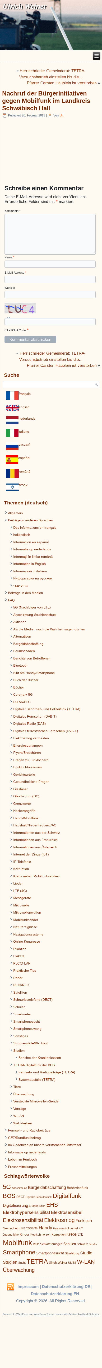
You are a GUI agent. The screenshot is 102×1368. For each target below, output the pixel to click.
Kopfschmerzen (40, 1234)
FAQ (11, 600)
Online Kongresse (26, 941)
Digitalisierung (15, 1205)
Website (10, 288)
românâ (24, 471)
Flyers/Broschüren (27, 752)
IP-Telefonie (22, 862)
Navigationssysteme (28, 934)
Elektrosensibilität (23, 1220)
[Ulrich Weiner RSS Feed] (10, 1287)
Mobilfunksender (25, 920)
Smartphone (19, 1252)
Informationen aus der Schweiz (36, 833)
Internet (73, 1228)
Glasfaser (20, 789)
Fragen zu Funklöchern (30, 760)
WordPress (22, 1314)
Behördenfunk (77, 1188)
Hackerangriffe (24, 811)
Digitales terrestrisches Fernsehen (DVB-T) (45, 731)
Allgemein (15, 513)
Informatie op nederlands (32, 549)
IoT (81, 1228)
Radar (18, 978)
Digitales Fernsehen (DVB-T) (35, 716)
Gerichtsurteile (24, 774)
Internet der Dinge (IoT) (31, 854)
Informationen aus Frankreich (35, 840)
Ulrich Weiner (58, 1262)
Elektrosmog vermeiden (31, 738)
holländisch (21, 535)
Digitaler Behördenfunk (39, 1197)
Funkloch (84, 1220)
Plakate (18, 956)
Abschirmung (19, 1188)
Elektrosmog (59, 1220)
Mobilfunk (17, 1243)
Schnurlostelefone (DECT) (33, 999)
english (24, 407)
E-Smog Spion (37, 1205)
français (25, 394)
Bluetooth (20, 665)
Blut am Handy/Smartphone (34, 673)
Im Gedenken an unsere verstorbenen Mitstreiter (44, 1145)
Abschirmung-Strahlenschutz (34, 615)
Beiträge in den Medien (25, 593)
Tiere (17, 1087)
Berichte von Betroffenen (32, 658)
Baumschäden (24, 651)
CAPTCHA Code (15, 330)
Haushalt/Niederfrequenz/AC (34, 825)
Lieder (18, 883)
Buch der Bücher (25, 680)
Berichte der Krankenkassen (40, 1058)
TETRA (37, 1261)
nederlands (27, 418)
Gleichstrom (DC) (26, 796)
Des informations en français (34, 527)
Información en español (31, 542)
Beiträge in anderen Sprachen (30, 520)
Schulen (19, 1007)
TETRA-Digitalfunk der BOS (34, 1065)
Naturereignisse (25, 927)
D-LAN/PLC (22, 702)
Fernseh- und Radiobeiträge (29, 1130)
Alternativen (22, 636)
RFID (36, 1244)
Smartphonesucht (26, 1021)
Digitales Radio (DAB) (29, 723)
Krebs (71, 1234)
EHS (52, 1205)
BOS (9, 1195)
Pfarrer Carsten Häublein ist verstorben (62, 83)
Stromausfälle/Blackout (30, 1043)
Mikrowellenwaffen (27, 912)
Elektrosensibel (66, 1212)
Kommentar (12, 211)
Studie (86, 1253)
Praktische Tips (24, 970)
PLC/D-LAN (22, 963)
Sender (93, 1244)
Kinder (24, 1234)
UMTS (72, 1262)
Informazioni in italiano (30, 571)
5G (7, 1186)
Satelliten (20, 992)
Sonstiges (20, 1036)
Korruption (21, 869)
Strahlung (72, 1253)
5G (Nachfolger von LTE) (32, 607)
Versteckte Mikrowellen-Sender (36, 1101)
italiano (24, 431)
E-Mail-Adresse (15, 272)
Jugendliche (11, 1234)
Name (9, 257)
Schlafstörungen (51, 1244)
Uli (61, 115)
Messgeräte (22, 898)
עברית (23, 485)
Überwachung (23, 1094)
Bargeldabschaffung (28, 644)
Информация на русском (32, 578)
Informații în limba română (33, 556)
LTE (80, 1234)
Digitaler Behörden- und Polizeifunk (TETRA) (46, 709)
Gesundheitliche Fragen (31, 782)
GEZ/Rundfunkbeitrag (24, 1138)
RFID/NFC (21, 985)
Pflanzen (19, 949)
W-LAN (18, 1116)
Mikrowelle (21, 905)
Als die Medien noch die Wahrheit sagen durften (49, 629)
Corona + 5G (23, 694)
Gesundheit (11, 1228)
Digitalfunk (67, 1195)
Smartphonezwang (27, 1029)
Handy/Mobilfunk (25, 818)
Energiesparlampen (28, 745)
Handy (45, 1227)
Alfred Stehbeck (90, 1314)
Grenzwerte (22, 803)
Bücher (18, 687)
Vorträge (19, 1109)
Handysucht (60, 1228)
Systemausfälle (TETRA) (37, 1079)
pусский (25, 444)
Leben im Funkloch (22, 1159)
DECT (20, 1197)
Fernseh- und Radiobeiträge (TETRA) (47, 1072)
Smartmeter (22, 1014)
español (24, 458)
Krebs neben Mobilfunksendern (36, 876)
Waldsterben (22, 1123)
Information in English (29, 564)
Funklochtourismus (27, 767)
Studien (19, 1050)
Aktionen (19, 622)
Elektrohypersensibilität (26, 1212)
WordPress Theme (44, 1314)
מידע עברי (20, 586)
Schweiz (82, 1244)
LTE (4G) (20, 891)
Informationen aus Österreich (35, 847)
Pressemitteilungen (22, 1167)
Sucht (22, 1262)
